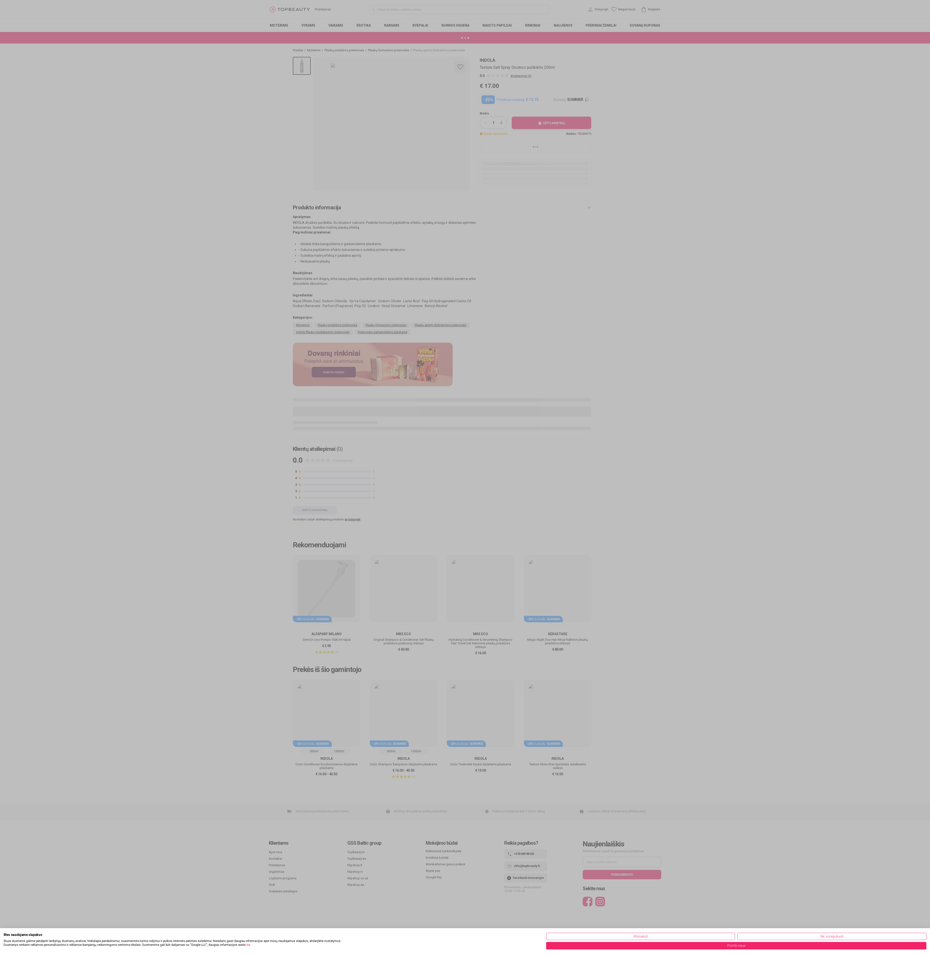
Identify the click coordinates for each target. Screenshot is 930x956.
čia (248, 945)
